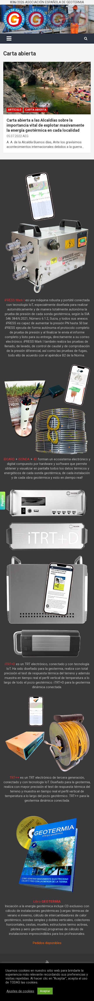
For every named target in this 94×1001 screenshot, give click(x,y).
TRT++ (14, 778)
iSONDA (24, 459)
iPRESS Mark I (14, 300)
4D (35, 459)
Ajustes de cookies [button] (20, 991)
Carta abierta (35, 109)
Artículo (14, 109)
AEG (25, 136)
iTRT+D (10, 664)
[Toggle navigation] (9, 39)
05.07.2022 (14, 136)
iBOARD (9, 459)
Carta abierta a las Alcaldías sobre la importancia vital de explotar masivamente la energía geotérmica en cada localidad (45, 125)
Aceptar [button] (45, 991)
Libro (47, 902)
